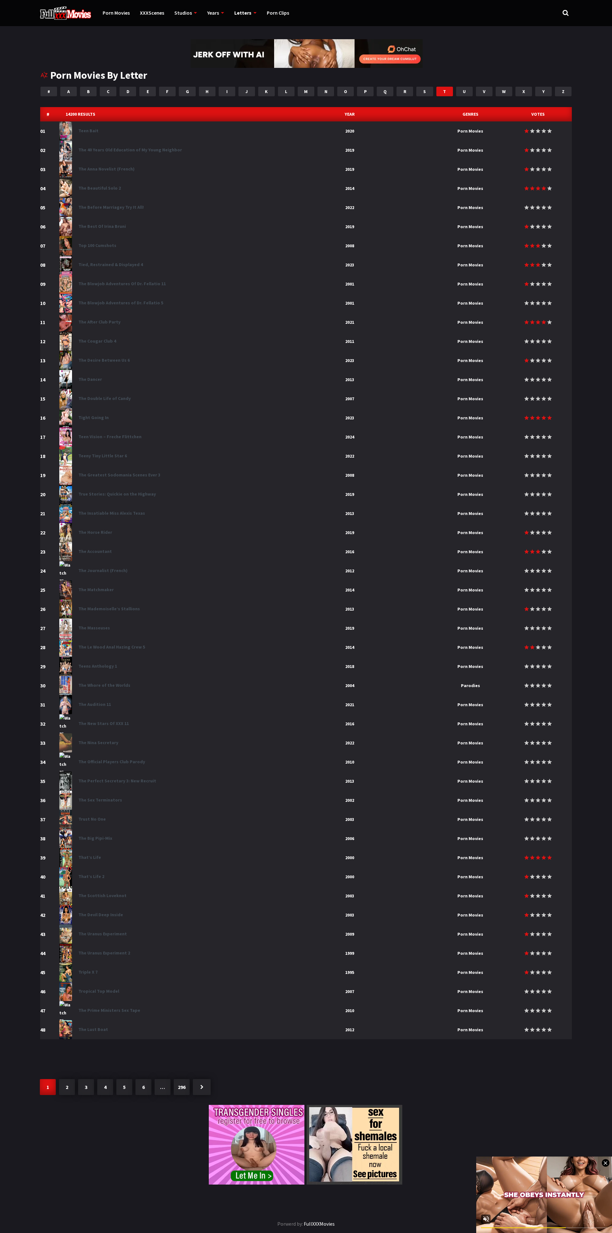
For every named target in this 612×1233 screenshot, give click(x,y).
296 (182, 1087)
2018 (349, 666)
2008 (349, 246)
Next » (202, 1087)
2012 (349, 571)
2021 (349, 322)
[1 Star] (526, 131)
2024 (349, 437)
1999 (349, 953)
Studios (183, 13)
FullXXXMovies (319, 1224)
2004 (349, 685)
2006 (349, 838)
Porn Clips (278, 13)
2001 (349, 284)
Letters (242, 13)
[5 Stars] (549, 131)
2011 (349, 341)
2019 (349, 150)
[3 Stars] (538, 131)
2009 (349, 934)
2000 (349, 857)
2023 (349, 265)
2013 (349, 379)
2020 (349, 131)
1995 (349, 972)
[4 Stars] (544, 131)
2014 (349, 188)
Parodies (470, 685)
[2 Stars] (532, 131)
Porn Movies (116, 13)
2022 (349, 207)
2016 (349, 552)
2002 (349, 800)
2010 (349, 762)
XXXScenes (152, 13)
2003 (349, 819)
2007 (349, 399)
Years (213, 13)
